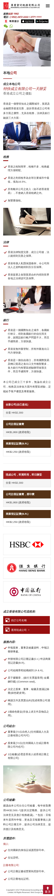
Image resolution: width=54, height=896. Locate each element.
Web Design (35, 892)
